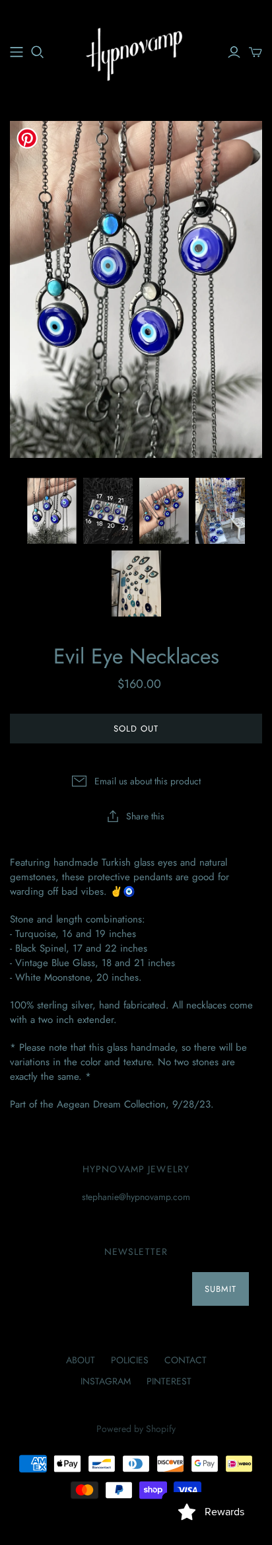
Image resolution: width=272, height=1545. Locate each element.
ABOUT (80, 1360)
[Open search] (37, 52)
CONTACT (185, 1360)
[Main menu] (16, 52)
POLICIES (130, 1360)
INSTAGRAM (106, 1381)
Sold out (136, 728)
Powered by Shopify (136, 1428)
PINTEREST (169, 1381)
